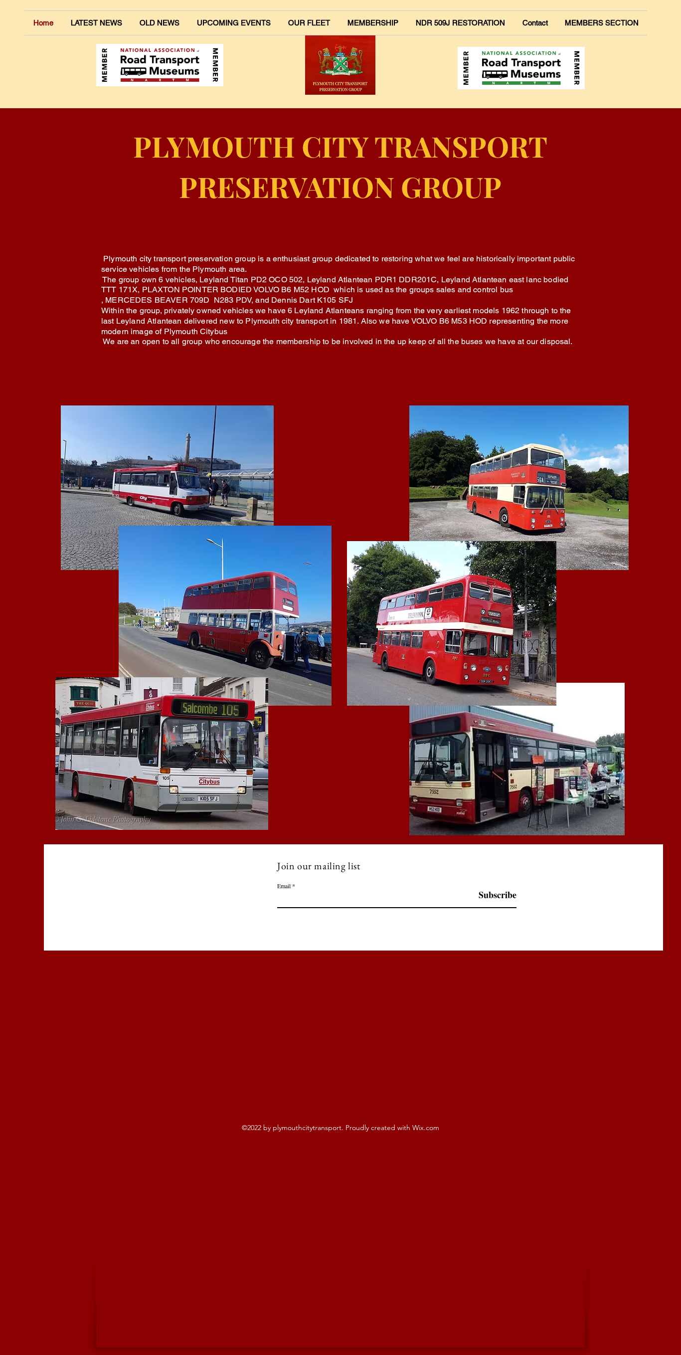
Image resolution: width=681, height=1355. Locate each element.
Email (284, 886)
